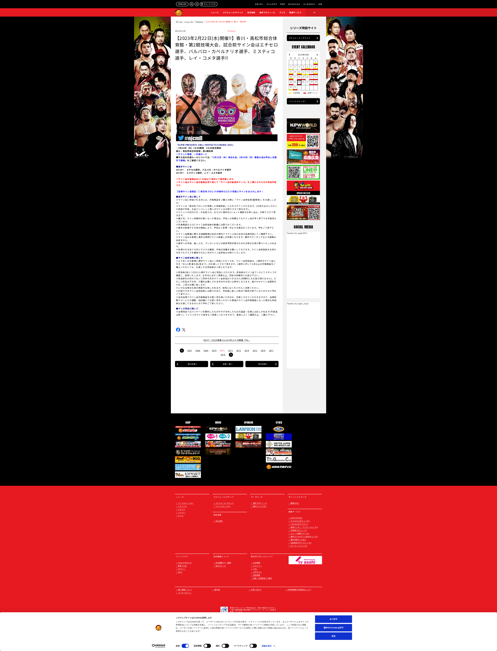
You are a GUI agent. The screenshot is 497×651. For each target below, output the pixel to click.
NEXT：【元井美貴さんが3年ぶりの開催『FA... (226, 340)
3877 (271, 350)
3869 (206, 350)
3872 (230, 350)
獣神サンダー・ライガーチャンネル (304, 527)
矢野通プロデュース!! (299, 530)
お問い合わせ (256, 589)
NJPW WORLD (296, 518)
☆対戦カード (200, 154)
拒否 (333, 636)
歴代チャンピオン (260, 506)
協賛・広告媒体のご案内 (262, 578)
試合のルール (221, 566)
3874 (246, 350)
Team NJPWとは (185, 563)
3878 (223, 354)
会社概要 (256, 563)
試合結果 (251, 12)
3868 (197, 350)
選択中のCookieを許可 (333, 628)
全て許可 (333, 619)
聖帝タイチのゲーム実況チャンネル (304, 536)
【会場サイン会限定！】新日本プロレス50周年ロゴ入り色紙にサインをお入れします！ (220, 191)
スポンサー (259, 4)
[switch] (207, 646)
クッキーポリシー (185, 593)
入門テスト (257, 572)
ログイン (181, 569)
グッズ (180, 515)
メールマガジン (309, 4)
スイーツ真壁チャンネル (300, 533)
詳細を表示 (267, 646)
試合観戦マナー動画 (223, 563)
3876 (263, 350)
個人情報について (185, 589)
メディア (181, 509)
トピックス (182, 506)
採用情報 (256, 575)
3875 (255, 350)
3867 (189, 350)
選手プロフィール (267, 12)
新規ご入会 (182, 566)
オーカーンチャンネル (299, 546)
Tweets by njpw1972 (297, 233)
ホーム (179, 21)
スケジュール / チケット (299, 38)
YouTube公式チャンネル (300, 521)
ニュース (215, 12)
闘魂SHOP (295, 503)
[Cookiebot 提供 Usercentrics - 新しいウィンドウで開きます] (158, 646)
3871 (222, 350)
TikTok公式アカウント (299, 524)
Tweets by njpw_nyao (298, 303)
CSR (320, 4)
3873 (238, 350)
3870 (214, 350)
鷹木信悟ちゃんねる (298, 539)
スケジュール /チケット (225, 503)
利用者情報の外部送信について (300, 589)
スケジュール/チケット (233, 12)
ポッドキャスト (294, 4)
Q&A (180, 572)
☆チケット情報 (184, 154)
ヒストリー (257, 566)
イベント (181, 512)
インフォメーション (185, 503)
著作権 (217, 589)
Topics (199, 21)
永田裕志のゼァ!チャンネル (301, 543)
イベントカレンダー (298, 101)
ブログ (282, 4)
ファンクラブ (271, 4)
